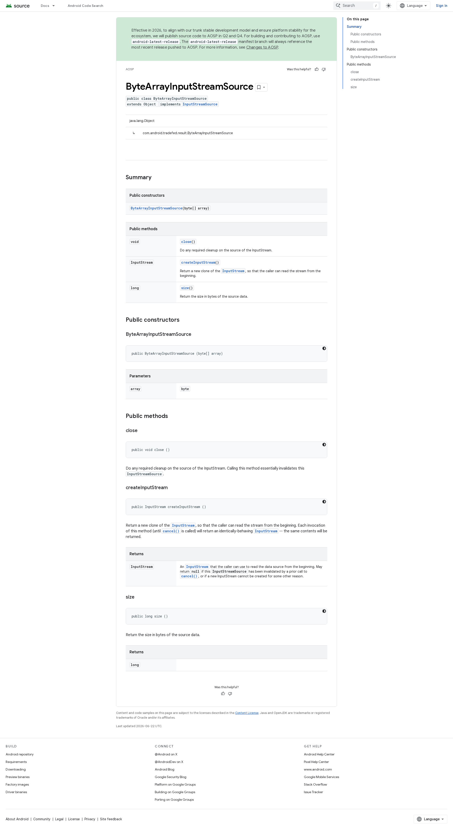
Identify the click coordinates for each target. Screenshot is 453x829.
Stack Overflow (315, 784)
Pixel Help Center (316, 762)
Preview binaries (17, 777)
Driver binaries (16, 792)
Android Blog (164, 769)
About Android (17, 819)
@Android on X (166, 754)
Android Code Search (85, 6)
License (74, 819)
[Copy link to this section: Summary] (156, 178)
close (186, 241)
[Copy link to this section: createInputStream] (172, 488)
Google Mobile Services (321, 777)
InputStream (233, 271)
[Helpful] (316, 69)
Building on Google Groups (175, 792)
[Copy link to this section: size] (139, 597)
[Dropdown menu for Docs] (55, 5)
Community (41, 819)
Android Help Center (319, 754)
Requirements (16, 762)
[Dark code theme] (324, 348)
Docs (45, 6)
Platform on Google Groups (175, 784)
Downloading (16, 769)
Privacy (89, 819)
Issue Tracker (313, 792)
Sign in (441, 6)
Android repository (20, 754)
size (185, 288)
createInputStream (198, 262)
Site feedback (111, 819)
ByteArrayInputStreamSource (156, 208)
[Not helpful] (323, 69)
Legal (59, 819)
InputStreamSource (200, 104)
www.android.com (318, 769)
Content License (247, 713)
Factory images (17, 784)
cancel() (171, 531)
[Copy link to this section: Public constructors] (184, 320)
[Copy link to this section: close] (142, 431)
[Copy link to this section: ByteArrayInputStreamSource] (196, 334)
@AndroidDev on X (169, 762)
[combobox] (357, 5)
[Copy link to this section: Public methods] (172, 416)
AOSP (130, 69)
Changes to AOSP (262, 47)
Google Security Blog (170, 777)
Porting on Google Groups (174, 799)
